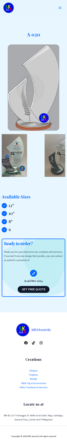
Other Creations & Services (33, 387)
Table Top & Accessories (33, 383)
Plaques (33, 370)
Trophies (33, 374)
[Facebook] (26, 343)
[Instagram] (41, 343)
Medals (33, 378)
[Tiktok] (33, 343)
